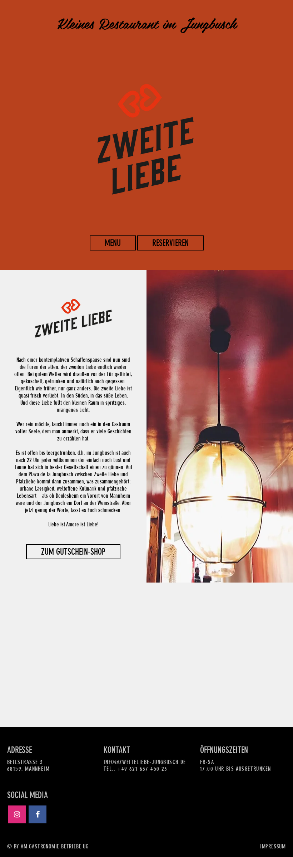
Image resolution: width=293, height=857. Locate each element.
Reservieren (170, 243)
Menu (113, 243)
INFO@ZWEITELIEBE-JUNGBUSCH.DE (145, 762)
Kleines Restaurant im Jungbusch (146, 25)
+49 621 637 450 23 (142, 768)
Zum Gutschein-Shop (73, 552)
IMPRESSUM (273, 846)
